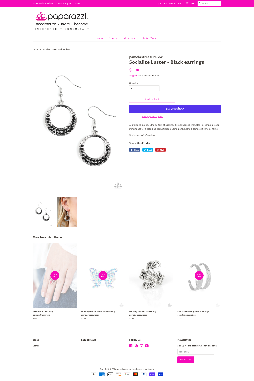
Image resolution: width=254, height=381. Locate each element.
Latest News (88, 340)
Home (100, 38)
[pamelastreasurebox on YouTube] (147, 346)
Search (36, 345)
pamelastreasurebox (126, 369)
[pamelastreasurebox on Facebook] (131, 346)
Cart (192, 3)
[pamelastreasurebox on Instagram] (141, 346)
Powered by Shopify (145, 369)
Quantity (133, 83)
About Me (129, 38)
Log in (159, 3)
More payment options (152, 116)
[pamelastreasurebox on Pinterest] (136, 346)
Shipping (133, 75)
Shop (112, 38)
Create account (174, 3)
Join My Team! (149, 38)
